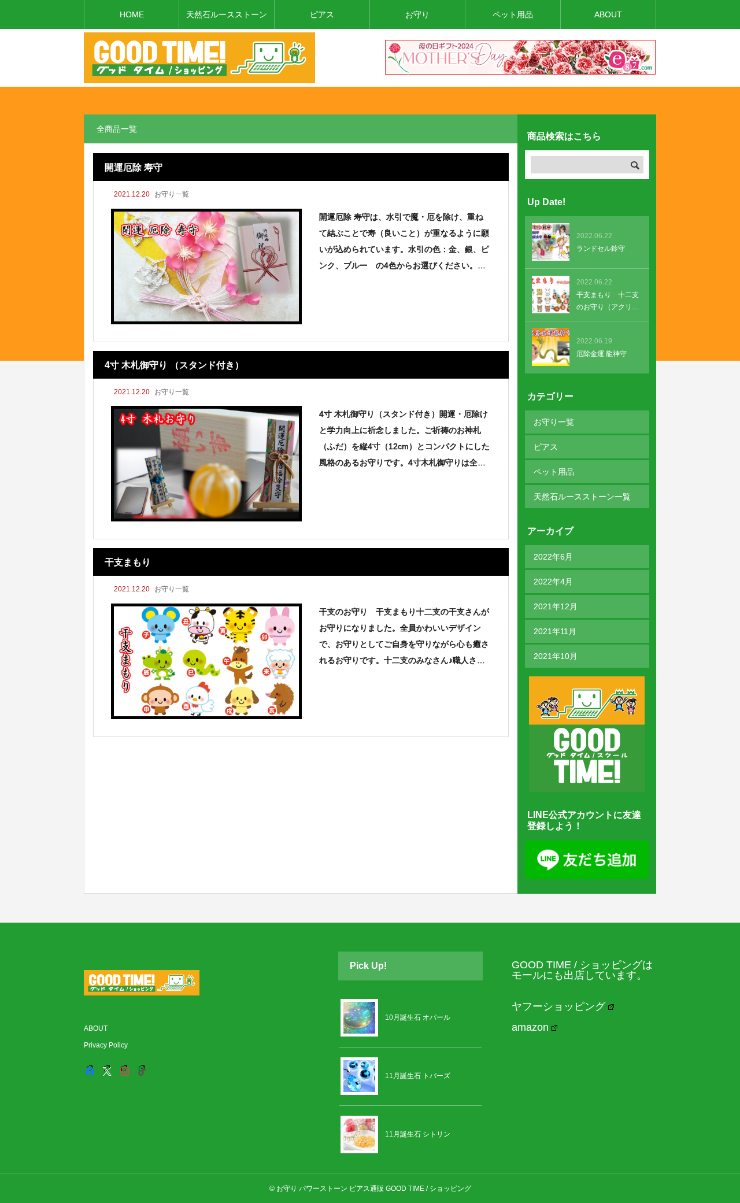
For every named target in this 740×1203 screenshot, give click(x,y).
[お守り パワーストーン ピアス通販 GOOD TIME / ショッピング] (199, 57)
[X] (107, 1071)
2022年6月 (553, 556)
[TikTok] (141, 1071)
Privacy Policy (106, 1045)
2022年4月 (553, 581)
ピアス (322, 14)
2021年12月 (556, 606)
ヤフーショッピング (558, 1006)
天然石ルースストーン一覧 (582, 496)
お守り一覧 (171, 194)
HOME (132, 14)
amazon (530, 1027)
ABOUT (608, 14)
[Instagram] (124, 1071)
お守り (417, 14)
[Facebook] (89, 1071)
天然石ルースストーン (226, 14)
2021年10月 (556, 656)
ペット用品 (513, 14)
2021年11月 (555, 631)
